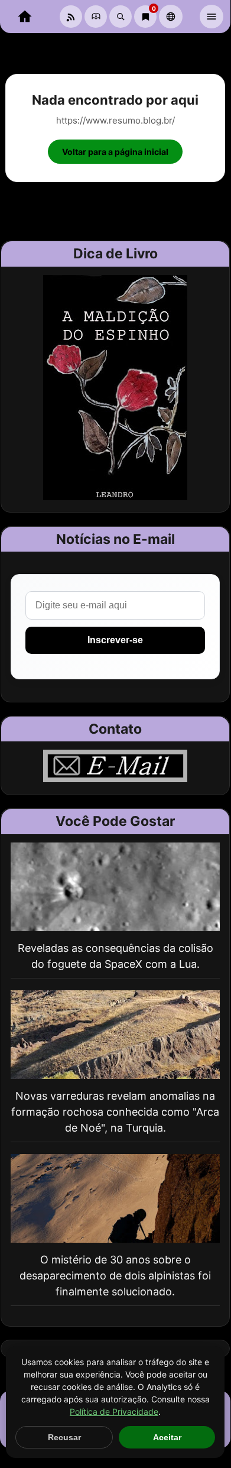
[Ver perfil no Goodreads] (95, 16)
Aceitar (167, 1437)
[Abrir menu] (211, 16)
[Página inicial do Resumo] (25, 16)
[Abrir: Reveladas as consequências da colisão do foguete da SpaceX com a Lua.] (115, 886)
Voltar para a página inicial (115, 152)
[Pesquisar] (120, 16)
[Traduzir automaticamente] (171, 16)
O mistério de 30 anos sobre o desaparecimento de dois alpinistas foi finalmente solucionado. (115, 1275)
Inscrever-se (115, 640)
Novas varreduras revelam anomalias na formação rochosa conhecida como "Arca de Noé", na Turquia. (115, 1112)
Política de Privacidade (114, 1412)
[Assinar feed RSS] (71, 16)
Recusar (64, 1437)
